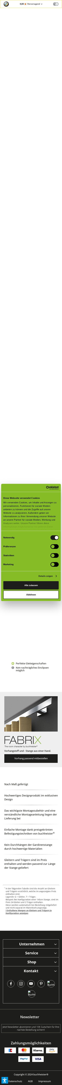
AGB (30, 1081)
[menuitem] (15, 1081)
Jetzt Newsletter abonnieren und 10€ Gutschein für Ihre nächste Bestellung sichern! (31, 1028)
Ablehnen (31, 594)
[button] (4, 1080)
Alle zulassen (31, 585)
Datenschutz (15, 1081)
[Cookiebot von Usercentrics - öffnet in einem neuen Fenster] (46, 488)
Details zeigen (45, 576)
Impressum (44, 1081)
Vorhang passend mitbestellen (31, 758)
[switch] (55, 4)
